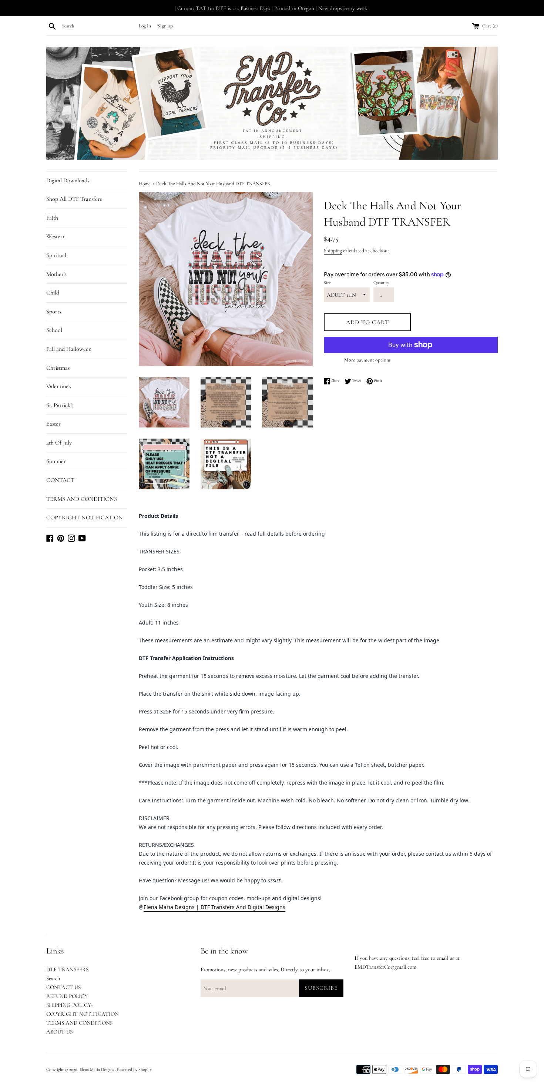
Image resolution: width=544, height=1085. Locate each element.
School (54, 330)
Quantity (381, 282)
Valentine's (58, 386)
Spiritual (56, 255)
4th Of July (59, 442)
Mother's (56, 274)
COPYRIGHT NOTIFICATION (84, 517)
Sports (53, 311)
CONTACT (60, 480)
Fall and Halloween (68, 349)
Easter (53, 423)
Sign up (165, 26)
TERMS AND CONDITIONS (81, 499)
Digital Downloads (67, 180)
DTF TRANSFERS (67, 969)
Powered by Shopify (134, 1069)
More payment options (367, 360)
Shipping (333, 250)
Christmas (58, 368)
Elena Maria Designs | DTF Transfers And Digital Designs (214, 907)
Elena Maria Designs (97, 1069)
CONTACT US (63, 987)
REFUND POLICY (67, 996)
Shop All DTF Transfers (74, 199)
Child (52, 292)
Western (56, 236)
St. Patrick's (59, 405)
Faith (52, 218)
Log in (145, 26)
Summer (56, 461)
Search (53, 978)
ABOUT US (59, 1031)
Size (327, 282)
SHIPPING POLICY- (69, 1005)
